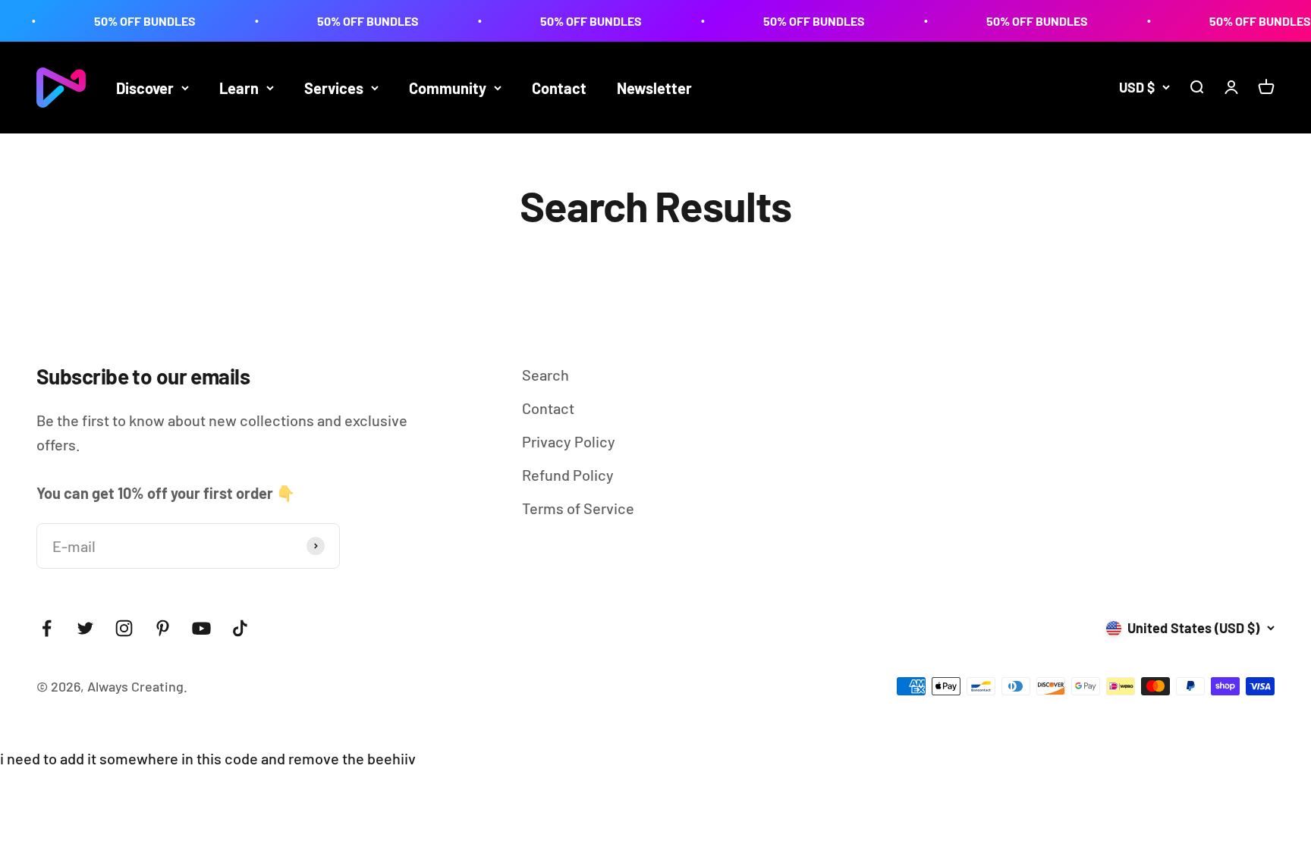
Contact (559, 88)
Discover (145, 88)
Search (545, 374)
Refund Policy (568, 475)
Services (333, 88)
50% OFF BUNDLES (124, 21)
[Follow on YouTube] (201, 628)
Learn (239, 88)
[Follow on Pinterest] (162, 628)
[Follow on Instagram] (124, 628)
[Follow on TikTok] (240, 628)
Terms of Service (578, 508)
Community (447, 88)
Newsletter (654, 88)
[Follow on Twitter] (85, 628)
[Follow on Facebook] (46, 628)
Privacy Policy (568, 441)
